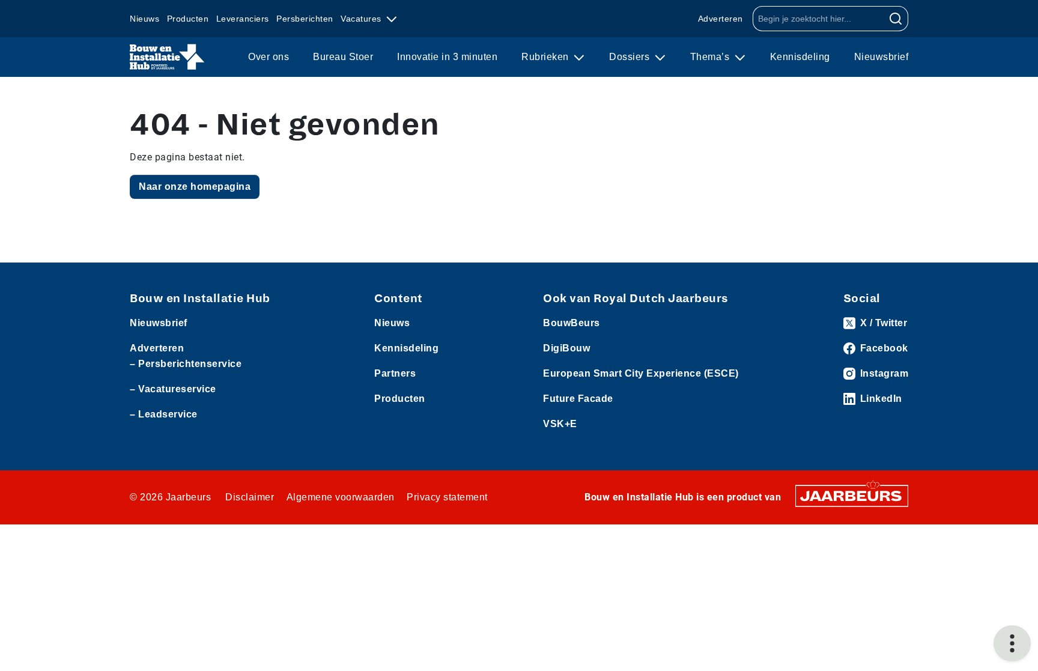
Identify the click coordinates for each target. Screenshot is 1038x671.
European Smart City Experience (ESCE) (641, 373)
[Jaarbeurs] (851, 495)
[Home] (167, 57)
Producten (188, 18)
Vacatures (362, 18)
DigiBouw (566, 348)
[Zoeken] (896, 18)
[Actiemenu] (1012, 643)
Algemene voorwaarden (341, 497)
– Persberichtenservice (185, 364)
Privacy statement (447, 497)
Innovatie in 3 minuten (447, 57)
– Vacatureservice (173, 389)
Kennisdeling (800, 57)
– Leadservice (164, 414)
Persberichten (304, 18)
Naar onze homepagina (194, 186)
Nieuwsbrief (881, 57)
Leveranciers (242, 18)
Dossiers (630, 57)
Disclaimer (249, 497)
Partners (395, 373)
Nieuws (144, 18)
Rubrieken (546, 57)
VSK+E (560, 424)
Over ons (268, 57)
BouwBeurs (571, 323)
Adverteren (720, 18)
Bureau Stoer (343, 57)
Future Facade (578, 398)
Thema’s (711, 57)
